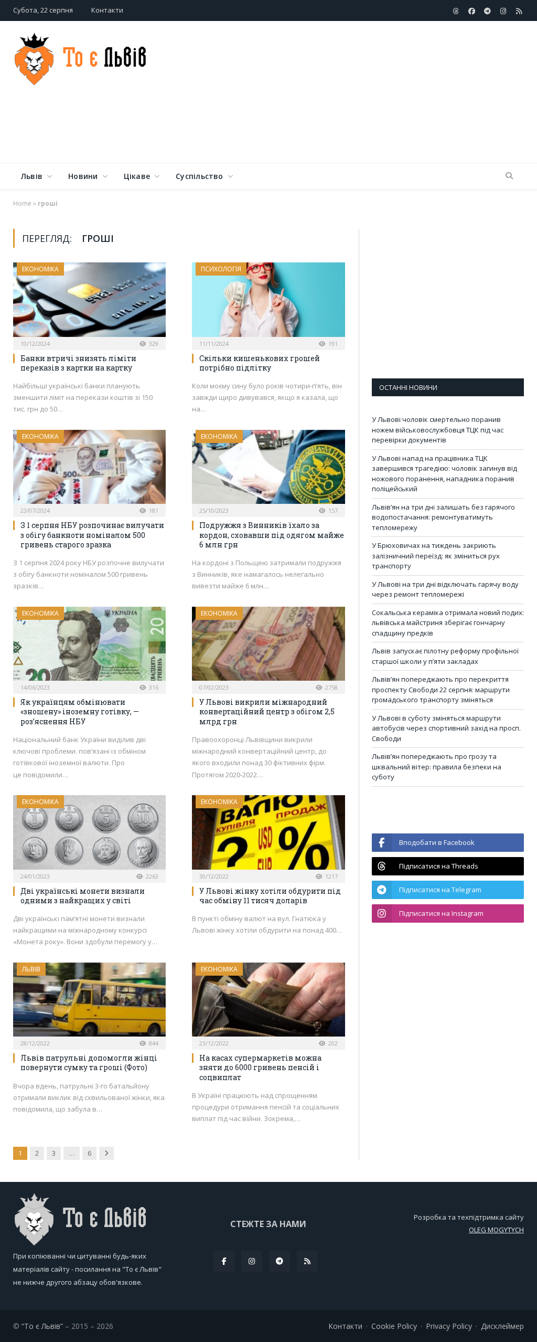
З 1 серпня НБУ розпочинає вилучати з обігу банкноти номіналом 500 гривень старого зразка (92, 534)
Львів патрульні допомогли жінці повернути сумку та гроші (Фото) (88, 1062)
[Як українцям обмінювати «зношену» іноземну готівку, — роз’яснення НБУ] (89, 647)
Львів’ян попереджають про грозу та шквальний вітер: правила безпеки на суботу (436, 766)
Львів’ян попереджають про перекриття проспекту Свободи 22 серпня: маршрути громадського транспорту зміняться (441, 689)
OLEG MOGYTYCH (496, 1229)
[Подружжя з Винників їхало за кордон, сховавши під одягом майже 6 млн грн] (268, 470)
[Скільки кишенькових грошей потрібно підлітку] (268, 302)
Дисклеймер (502, 1326)
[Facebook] (223, 1261)
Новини (83, 176)
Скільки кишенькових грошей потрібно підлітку (259, 363)
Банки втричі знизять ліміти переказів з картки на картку (78, 363)
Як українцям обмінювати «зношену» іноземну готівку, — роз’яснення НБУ (79, 711)
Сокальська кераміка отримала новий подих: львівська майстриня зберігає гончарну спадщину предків (448, 623)
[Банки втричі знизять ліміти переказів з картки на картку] (89, 302)
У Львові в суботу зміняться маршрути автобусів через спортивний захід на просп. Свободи (446, 728)
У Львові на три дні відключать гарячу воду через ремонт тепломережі (445, 589)
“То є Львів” (42, 1326)
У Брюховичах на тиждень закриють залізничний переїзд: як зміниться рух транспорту (436, 555)
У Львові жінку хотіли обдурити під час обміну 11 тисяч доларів (270, 895)
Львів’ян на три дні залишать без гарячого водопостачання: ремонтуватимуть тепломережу (443, 517)
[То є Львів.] (81, 56)
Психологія (221, 269)
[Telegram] (279, 1261)
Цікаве (137, 176)
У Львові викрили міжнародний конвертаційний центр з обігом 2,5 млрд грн (267, 711)
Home (22, 203)
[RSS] (307, 1261)
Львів (31, 176)
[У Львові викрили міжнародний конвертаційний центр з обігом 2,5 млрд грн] (268, 647)
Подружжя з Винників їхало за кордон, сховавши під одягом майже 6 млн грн (271, 534)
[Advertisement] (335, 128)
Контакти (107, 10)
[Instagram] (251, 1261)
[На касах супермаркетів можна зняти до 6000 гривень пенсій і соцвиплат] (268, 1003)
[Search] (509, 176)
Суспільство (199, 176)
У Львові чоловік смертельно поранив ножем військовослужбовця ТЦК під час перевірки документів (437, 430)
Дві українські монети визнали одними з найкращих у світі (82, 895)
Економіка (40, 269)
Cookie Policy (394, 1326)
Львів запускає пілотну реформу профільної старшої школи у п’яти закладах (445, 656)
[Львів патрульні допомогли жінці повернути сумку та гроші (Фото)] (89, 1003)
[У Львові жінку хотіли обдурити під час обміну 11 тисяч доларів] (268, 835)
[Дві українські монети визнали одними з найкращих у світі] (89, 835)
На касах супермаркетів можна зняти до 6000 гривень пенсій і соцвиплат (260, 1067)
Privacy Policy (449, 1326)
